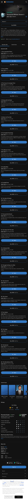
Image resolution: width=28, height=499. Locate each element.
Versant (12, 481)
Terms (5, 482)
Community (11, 409)
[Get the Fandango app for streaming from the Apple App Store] (9, 463)
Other (6, 446)
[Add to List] (26, 16)
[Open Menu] (2, 2)
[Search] (26, 2)
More (2, 36)
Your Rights (22, 485)
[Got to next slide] (27, 391)
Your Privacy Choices (9, 496)
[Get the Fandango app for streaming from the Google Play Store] (18, 463)
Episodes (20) (4, 44)
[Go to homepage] (9, 2)
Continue (18, 496)
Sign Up (14, 467)
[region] (14, 489)
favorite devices (15, 39)
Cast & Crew (14, 44)
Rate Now (17, 409)
